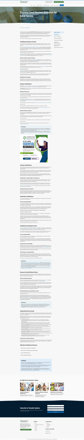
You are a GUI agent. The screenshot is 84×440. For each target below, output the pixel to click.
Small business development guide (39, 424)
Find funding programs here (47, 247)
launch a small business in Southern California (31, 85)
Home (31, 5)
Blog (54, 5)
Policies (36, 430)
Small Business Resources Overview (57, 34)
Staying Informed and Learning (58, 47)
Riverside (48, 423)
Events (52, 5)
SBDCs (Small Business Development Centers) (27, 100)
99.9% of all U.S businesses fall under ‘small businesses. (43, 102)
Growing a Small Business (58, 38)
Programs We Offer (46, 5)
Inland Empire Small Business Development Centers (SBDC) (28, 228)
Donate (62, 5)
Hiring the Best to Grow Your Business (56, 392)
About (34, 5)
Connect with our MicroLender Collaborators (26, 185)
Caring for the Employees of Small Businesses (24, 393)
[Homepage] (24, 2)
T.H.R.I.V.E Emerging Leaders (42, 66)
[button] (58, 32)
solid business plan (23, 93)
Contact (57, 5)
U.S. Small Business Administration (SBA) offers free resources (30, 47)
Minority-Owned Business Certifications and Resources (41, 393)
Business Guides (39, 5)
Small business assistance (26, 429)
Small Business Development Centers (57, 42)
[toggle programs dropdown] (49, 5)
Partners (36, 428)
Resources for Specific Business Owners (57, 45)
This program (22, 70)
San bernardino (49, 424)
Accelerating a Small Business (58, 40)
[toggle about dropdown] (35, 5)
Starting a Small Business (57, 36)
